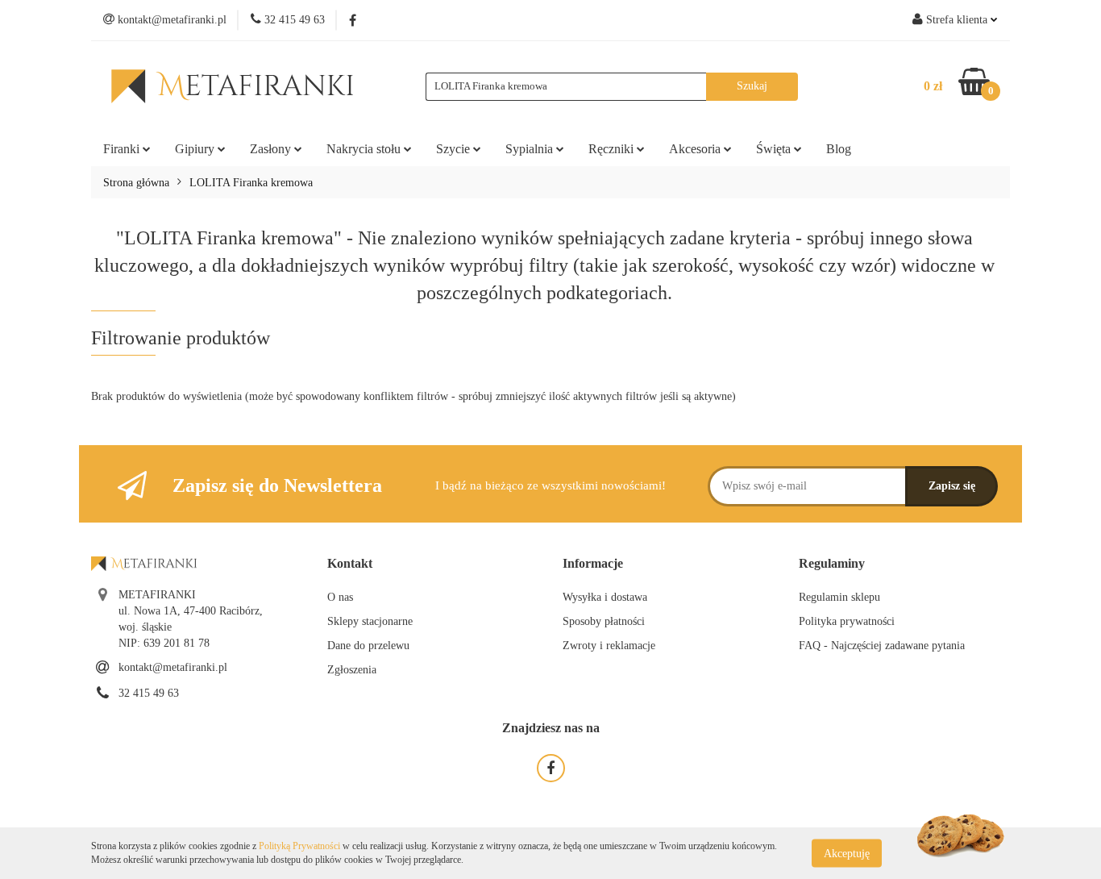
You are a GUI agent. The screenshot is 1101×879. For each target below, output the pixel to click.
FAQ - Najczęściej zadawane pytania (882, 645)
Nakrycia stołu (365, 149)
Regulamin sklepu (839, 597)
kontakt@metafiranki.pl (172, 667)
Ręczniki (612, 149)
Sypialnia (530, 149)
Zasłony (272, 149)
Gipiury (196, 149)
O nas (340, 597)
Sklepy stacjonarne (370, 621)
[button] (349, 564)
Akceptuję (847, 853)
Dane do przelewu (368, 645)
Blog (838, 149)
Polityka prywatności (847, 621)
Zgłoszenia (351, 670)
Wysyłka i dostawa (605, 597)
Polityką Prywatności (299, 846)
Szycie (454, 149)
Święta (775, 149)
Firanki (123, 149)
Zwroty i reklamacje (609, 645)
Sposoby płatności (604, 621)
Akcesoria (696, 149)
